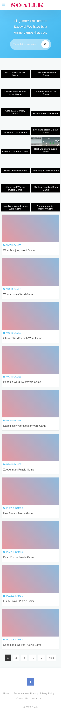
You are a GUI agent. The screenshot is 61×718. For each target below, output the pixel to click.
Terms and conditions (25, 693)
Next (51, 657)
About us (36, 698)
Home (6, 693)
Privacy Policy (47, 693)
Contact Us (22, 698)
